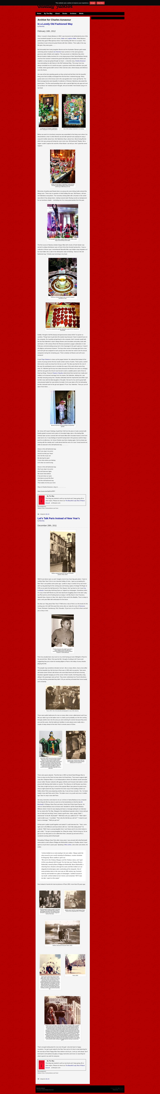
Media (81, 13)
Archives (73, 13)
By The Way (48, 13)
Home (39, 13)
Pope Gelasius (46, 359)
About (57, 13)
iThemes (122, 1088)
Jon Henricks (57, 52)
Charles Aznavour (80, 61)
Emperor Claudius (58, 373)
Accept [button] (93, 3)
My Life (47, 514)
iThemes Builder (114, 1088)
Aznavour (82, 606)
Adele (62, 38)
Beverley (41, 26)
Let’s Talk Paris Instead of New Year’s (59, 518)
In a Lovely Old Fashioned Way (55, 24)
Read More (100, 3)
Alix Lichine (68, 844)
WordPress (121, 1089)
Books (64, 13)
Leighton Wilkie (71, 38)
